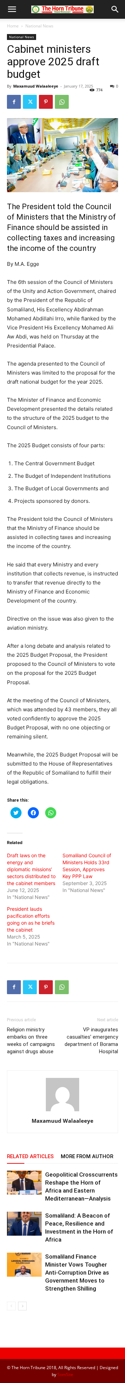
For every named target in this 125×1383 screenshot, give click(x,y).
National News (39, 26)
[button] (12, 9)
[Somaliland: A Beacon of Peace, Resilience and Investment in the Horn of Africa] (24, 1224)
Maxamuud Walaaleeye (35, 86)
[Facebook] (14, 102)
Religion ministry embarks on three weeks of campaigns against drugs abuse (31, 1040)
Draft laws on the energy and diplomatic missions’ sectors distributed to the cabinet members (31, 869)
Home (13, 26)
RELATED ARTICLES (30, 1156)
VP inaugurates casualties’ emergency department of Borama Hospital (91, 1040)
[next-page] (22, 1306)
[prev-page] (11, 1306)
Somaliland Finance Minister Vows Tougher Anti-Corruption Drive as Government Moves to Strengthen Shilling (77, 1272)
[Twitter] (30, 102)
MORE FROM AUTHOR (87, 1156)
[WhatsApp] (62, 102)
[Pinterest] (46, 102)
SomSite (65, 1374)
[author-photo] (62, 1111)
